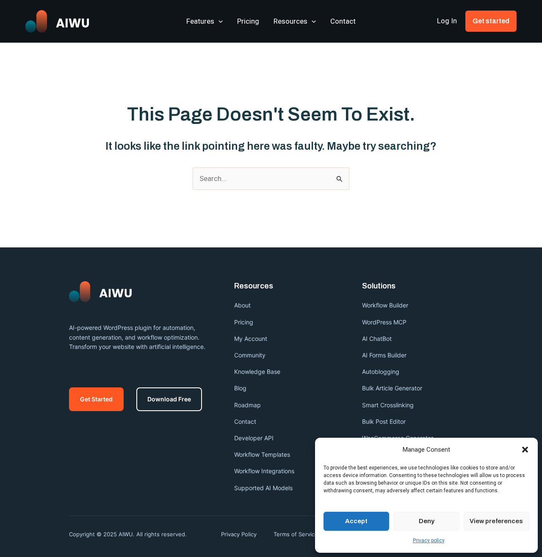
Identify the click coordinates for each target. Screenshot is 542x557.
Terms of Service (296, 534)
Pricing (248, 21)
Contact (343, 21)
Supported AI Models (263, 487)
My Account (250, 338)
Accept (356, 521)
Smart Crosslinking (388, 405)
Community (249, 355)
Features (200, 21)
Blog (240, 388)
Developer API (254, 438)
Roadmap (247, 405)
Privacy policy (429, 540)
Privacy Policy (239, 534)
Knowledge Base (257, 371)
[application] (218, 21)
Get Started (96, 399)
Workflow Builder (385, 305)
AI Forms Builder (384, 355)
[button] (525, 449)
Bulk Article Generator (392, 388)
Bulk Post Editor (384, 421)
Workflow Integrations (264, 471)
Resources (290, 21)
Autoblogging (380, 371)
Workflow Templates (262, 454)
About (242, 305)
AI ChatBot (377, 338)
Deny (426, 521)
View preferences (496, 521)
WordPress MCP (385, 322)
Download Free (169, 399)
